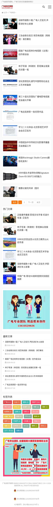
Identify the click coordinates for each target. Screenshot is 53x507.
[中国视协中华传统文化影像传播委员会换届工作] (10, 146)
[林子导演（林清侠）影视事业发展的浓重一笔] (10, 69)
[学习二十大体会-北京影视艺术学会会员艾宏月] (10, 130)
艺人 (35, 412)
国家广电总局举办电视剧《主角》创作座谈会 (23, 359)
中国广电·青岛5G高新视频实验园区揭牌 (33, 277)
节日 (7, 407)
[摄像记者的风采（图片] (10, 192)
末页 (38, 202)
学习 (28, 416)
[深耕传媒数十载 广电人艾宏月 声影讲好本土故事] (10, 24)
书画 (36, 421)
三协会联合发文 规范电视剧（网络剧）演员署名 (24, 350)
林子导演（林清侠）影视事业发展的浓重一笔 (32, 228)
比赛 (17, 412)
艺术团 (16, 426)
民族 (19, 416)
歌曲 (36, 416)
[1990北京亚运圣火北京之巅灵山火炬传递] (9, 242)
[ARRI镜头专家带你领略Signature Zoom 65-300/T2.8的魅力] (10, 176)
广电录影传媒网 (14, 7)
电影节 (36, 402)
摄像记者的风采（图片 (29, 188)
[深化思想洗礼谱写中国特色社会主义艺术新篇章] (10, 85)
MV (26, 426)
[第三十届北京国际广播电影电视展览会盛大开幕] (10, 100)
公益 (17, 402)
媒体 (25, 402)
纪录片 (26, 407)
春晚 (34, 426)
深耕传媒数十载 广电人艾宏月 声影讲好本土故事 (33, 265)
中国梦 (16, 421)
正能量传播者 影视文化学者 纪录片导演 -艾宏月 (33, 216)
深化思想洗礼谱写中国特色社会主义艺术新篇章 (24, 376)
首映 (43, 426)
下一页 (30, 202)
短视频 (7, 412)
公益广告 (8, 416)
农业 (17, 407)
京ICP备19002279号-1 (31, 504)
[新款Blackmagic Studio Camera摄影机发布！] (10, 161)
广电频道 (12, 13)
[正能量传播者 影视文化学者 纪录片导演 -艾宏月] (9, 218)
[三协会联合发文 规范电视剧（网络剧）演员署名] (10, 39)
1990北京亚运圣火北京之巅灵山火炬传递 (33, 240)
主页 (5, 13)
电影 (7, 426)
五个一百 (8, 431)
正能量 (27, 421)
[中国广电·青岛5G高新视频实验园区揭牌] (9, 279)
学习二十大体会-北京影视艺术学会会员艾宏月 (33, 253)
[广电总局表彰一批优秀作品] (10, 115)
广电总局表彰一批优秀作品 (31, 112)
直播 (19, 431)
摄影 (45, 407)
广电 (7, 402)
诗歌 (26, 412)
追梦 (7, 421)
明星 (36, 407)
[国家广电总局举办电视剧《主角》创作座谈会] (10, 54)
